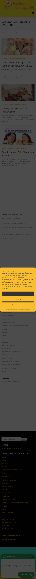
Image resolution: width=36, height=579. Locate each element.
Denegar (18, 299)
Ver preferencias (18, 305)
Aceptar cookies (18, 294)
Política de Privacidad (24, 309)
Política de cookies (11, 309)
